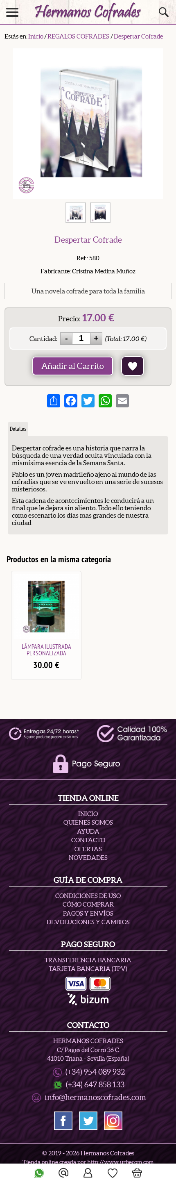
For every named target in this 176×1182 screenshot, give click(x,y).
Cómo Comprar (88, 904)
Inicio (88, 813)
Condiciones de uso (88, 895)
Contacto (88, 839)
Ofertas (88, 849)
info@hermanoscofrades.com (95, 1097)
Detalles (18, 428)
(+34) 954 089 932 (95, 1072)
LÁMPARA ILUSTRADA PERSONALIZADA (46, 649)
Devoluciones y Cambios (88, 921)
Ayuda (88, 831)
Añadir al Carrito (72, 366)
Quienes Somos (88, 822)
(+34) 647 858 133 (95, 1084)
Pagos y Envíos (88, 913)
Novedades (88, 857)
